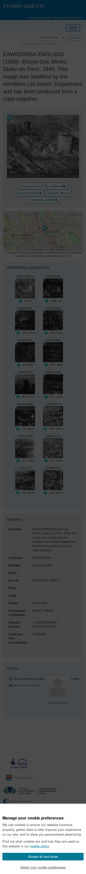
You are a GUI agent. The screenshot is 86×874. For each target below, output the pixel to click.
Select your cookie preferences (43, 867)
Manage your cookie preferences (33, 818)
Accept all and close (43, 856)
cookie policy (39, 846)
